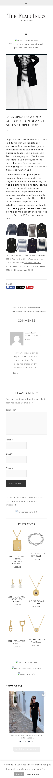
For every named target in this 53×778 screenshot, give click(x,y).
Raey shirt (16, 259)
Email (9, 454)
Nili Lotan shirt (20, 270)
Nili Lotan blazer (37, 255)
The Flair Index (26, 17)
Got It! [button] (19, 774)
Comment (11, 410)
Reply (15, 373)
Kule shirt (19, 255)
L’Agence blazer (35, 259)
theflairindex (26, 694)
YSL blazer (40, 266)
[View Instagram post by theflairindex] (44, 729)
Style (8, 131)
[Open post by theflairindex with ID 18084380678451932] (26, 712)
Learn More (33, 774)
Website (10, 468)
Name (9, 440)
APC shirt (24, 266)
